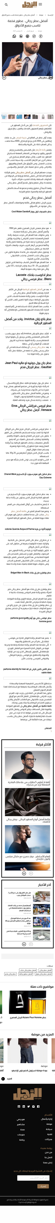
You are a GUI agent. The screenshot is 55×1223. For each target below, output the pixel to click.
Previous (51, 78)
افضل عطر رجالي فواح (43, 974)
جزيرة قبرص (21, 137)
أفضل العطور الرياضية (32, 289)
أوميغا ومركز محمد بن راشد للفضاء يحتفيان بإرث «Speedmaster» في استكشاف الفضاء (19, 908)
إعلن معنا (47, 1162)
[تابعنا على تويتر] (28, 1106)
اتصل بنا (48, 1157)
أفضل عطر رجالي (45, 970)
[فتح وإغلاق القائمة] (40, 4)
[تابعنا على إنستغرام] (33, 1106)
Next (4, 78)
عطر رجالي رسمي (37, 347)
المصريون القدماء (40, 125)
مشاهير (21, 1124)
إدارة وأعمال (46, 1119)
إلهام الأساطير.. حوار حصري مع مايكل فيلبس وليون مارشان (27, 857)
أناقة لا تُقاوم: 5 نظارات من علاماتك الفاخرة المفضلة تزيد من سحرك (29, 783)
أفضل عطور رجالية (25, 974)
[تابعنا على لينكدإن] (24, 1106)
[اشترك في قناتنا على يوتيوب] (19, 1106)
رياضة (22, 1140)
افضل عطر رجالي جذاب (28, 970)
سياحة (49, 1129)
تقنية (49, 1134)
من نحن (48, 1152)
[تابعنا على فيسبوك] (38, 1106)
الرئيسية (50, 15)
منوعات (21, 1134)
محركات (48, 1139)
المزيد (9, 1078)
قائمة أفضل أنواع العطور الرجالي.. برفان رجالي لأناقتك (28, 820)
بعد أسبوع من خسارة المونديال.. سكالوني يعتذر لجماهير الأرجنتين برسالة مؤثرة (18, 920)
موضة (41, 15)
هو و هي (21, 1119)
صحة (22, 1129)
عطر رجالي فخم (10, 974)
